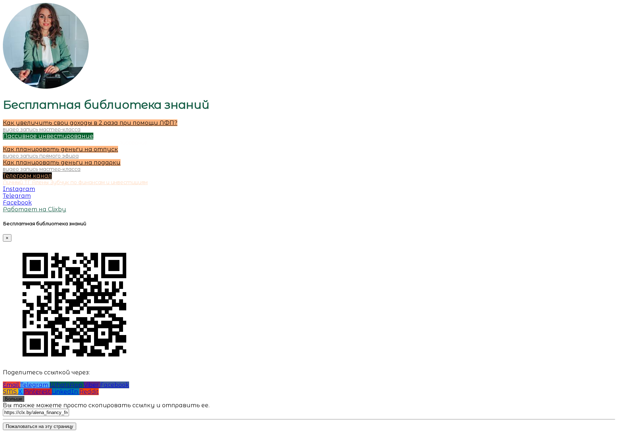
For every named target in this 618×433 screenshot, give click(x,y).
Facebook (114, 385)
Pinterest (38, 391)
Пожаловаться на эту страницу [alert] (39, 426)
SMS (10, 391)
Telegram (35, 385)
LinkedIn (65, 391)
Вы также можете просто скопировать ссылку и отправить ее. (106, 405)
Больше (13, 399)
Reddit (89, 391)
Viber (92, 385)
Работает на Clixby (34, 209)
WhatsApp (67, 385)
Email (11, 385)
